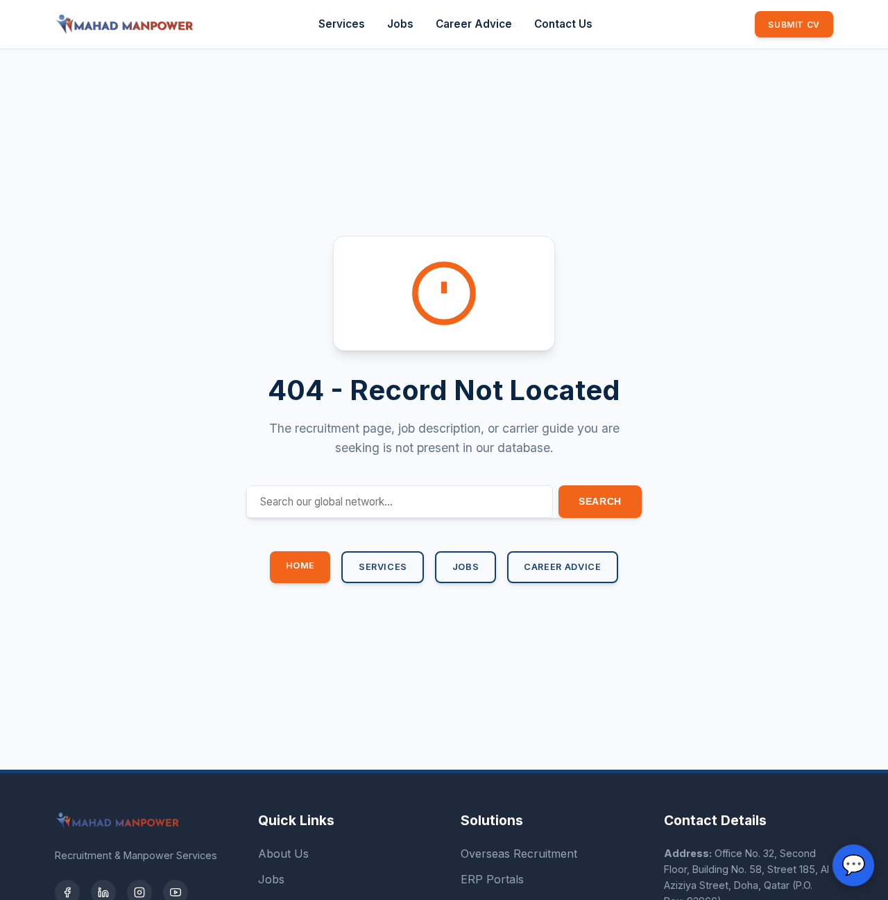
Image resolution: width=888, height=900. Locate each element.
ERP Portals (492, 879)
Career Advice (474, 24)
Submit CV (793, 24)
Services (341, 24)
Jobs (400, 24)
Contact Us (563, 24)
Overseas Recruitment (519, 853)
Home (301, 565)
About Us (283, 853)
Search (600, 501)
